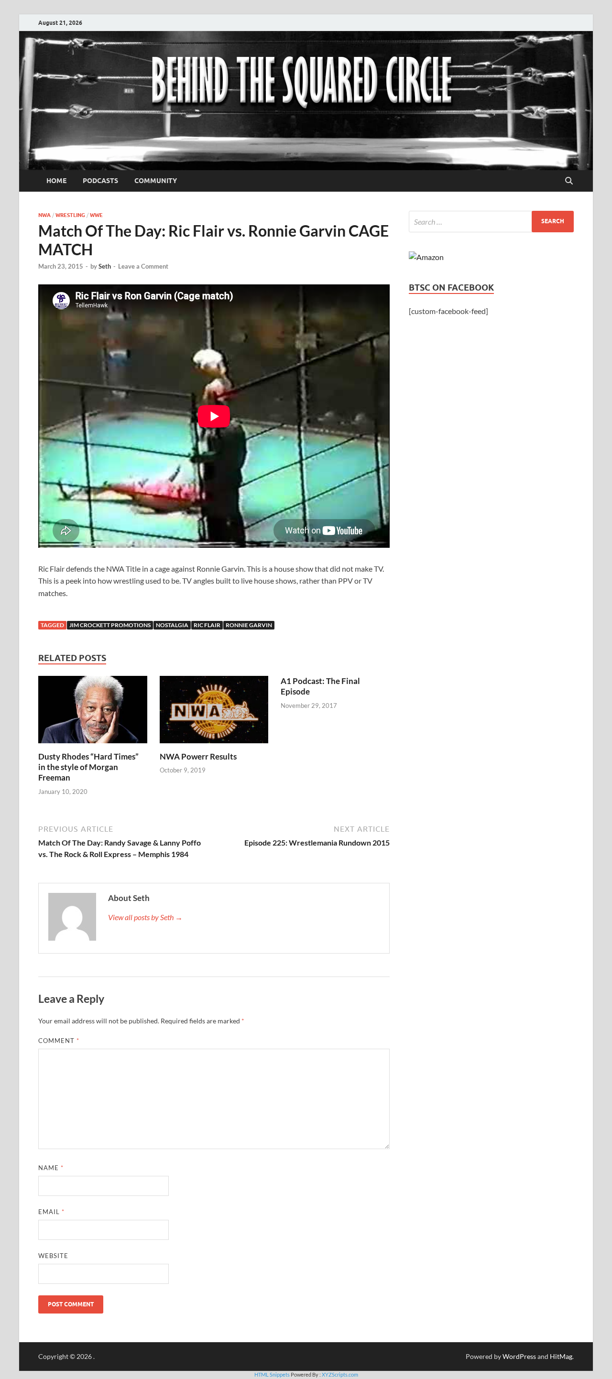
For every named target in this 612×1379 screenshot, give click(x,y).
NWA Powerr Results (198, 756)
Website (53, 1256)
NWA (44, 215)
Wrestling (70, 215)
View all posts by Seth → (145, 917)
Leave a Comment (143, 266)
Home (56, 181)
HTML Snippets (272, 1374)
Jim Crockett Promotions (110, 625)
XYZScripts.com (340, 1374)
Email (51, 1212)
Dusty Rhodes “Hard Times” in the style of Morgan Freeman (88, 766)
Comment (58, 1040)
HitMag (561, 1356)
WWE (96, 215)
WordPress (519, 1356)
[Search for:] (491, 221)
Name (51, 1168)
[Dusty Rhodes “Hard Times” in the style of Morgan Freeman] (92, 712)
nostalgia (172, 625)
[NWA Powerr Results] (214, 712)
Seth (104, 266)
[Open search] (569, 181)
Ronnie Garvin (249, 625)
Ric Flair (207, 625)
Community (155, 181)
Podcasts (100, 181)
